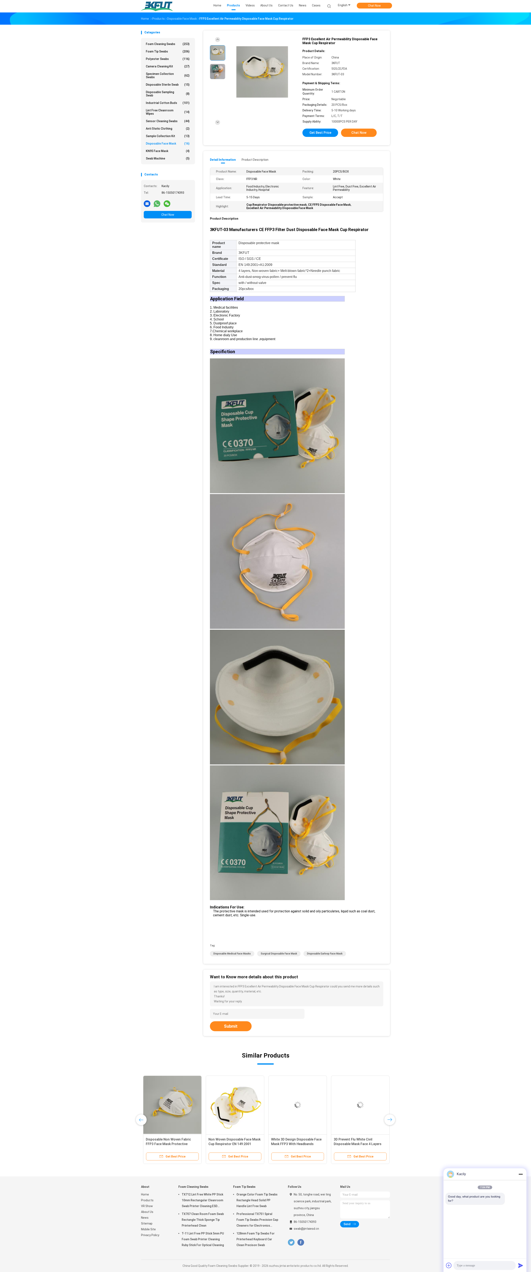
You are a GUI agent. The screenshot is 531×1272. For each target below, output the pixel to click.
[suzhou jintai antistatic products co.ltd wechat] (167, 203)
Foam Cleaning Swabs (168, 44)
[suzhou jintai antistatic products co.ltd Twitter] (291, 1242)
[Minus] (520, 1174)
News (145, 1217)
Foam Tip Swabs (168, 51)
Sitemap (146, 1223)
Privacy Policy (150, 1235)
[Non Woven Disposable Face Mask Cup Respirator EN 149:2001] (233, 1105)
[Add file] (449, 1265)
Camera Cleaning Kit (168, 66)
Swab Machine (168, 158)
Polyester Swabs (168, 59)
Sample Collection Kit (168, 136)
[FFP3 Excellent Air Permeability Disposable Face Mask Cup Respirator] (262, 72)
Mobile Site (148, 1229)
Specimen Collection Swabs (168, 75)
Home (145, 1194)
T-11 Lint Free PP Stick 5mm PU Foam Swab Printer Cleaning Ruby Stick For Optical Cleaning (203, 1239)
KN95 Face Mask (168, 151)
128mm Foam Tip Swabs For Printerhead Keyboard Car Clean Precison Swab (255, 1239)
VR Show (147, 1206)
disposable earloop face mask (324, 953)
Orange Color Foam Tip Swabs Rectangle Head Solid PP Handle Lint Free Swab (257, 1200)
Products (147, 1200)
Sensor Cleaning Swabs (168, 121)
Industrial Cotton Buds (168, 103)
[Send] (520, 1265)
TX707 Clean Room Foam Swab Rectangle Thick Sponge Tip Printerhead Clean (203, 1219)
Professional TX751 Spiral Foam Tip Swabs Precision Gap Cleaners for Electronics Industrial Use (257, 1220)
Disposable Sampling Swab (168, 93)
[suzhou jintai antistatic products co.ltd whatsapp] (157, 203)
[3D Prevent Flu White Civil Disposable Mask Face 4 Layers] (358, 1105)
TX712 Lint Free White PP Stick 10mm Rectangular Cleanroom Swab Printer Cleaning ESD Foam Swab (202, 1201)
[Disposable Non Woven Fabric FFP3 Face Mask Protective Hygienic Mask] (170, 1105)
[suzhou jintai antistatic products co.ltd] (157, 6)
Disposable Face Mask (168, 143)
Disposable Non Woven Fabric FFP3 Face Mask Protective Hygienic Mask (166, 1143)
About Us (147, 1212)
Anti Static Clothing (168, 128)
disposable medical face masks (232, 953)
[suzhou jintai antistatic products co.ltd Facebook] (300, 1242)
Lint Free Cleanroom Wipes (168, 112)
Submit (230, 1026)
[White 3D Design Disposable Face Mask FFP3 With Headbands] (296, 1105)
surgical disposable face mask (279, 953)
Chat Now (374, 5)
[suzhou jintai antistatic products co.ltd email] (147, 203)
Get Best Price (320, 133)
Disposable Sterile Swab (168, 84)
